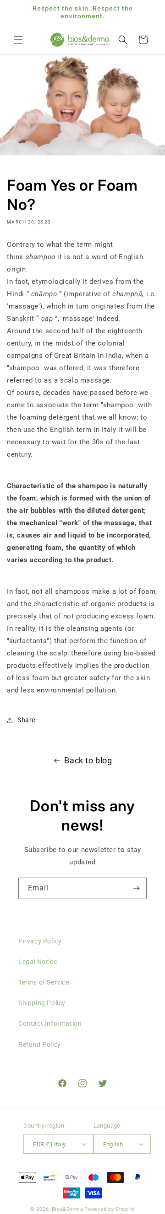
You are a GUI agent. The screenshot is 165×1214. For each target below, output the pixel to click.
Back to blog (88, 760)
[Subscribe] (136, 888)
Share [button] (26, 720)
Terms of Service (43, 982)
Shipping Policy (42, 1002)
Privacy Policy (39, 941)
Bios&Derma (67, 1209)
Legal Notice (37, 961)
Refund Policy (39, 1044)
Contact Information (50, 1023)
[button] (18, 40)
